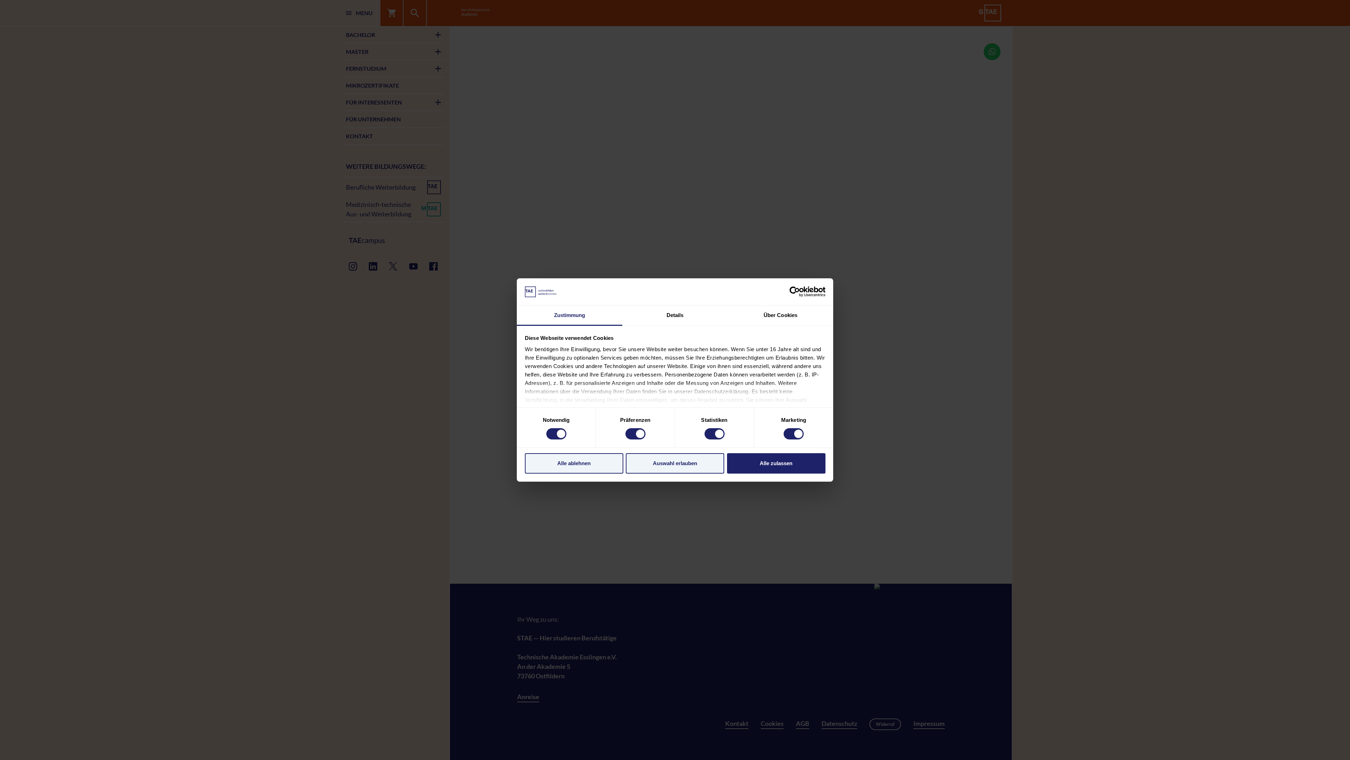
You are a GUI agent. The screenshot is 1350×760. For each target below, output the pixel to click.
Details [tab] (675, 315)
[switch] (635, 433)
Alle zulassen (776, 463)
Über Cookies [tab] (780, 315)
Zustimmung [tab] (569, 315)
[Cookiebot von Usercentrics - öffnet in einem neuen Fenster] (794, 291)
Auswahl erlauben (675, 463)
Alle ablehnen (574, 463)
